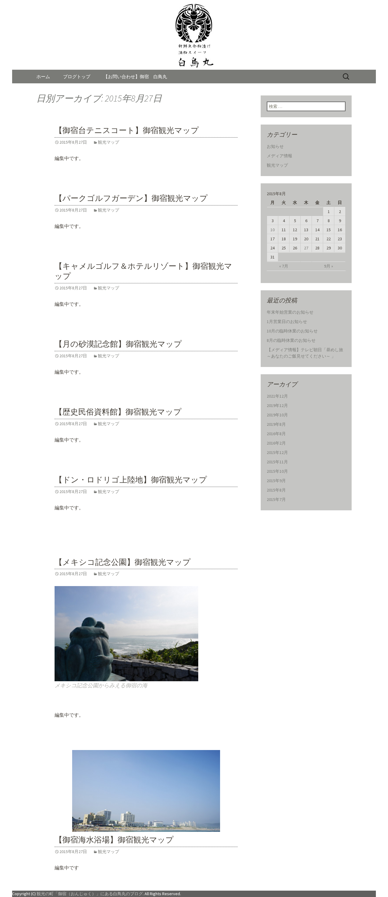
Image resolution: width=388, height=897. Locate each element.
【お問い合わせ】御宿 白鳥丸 (135, 76)
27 (306, 248)
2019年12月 (277, 405)
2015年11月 (277, 462)
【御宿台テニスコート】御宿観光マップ (127, 130)
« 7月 (283, 266)
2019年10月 (277, 415)
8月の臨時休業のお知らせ (291, 340)
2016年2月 (276, 443)
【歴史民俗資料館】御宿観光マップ (118, 412)
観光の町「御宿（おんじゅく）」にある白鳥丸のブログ (90, 893)
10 (272, 229)
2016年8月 (276, 433)
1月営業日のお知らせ (287, 321)
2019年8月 (276, 424)
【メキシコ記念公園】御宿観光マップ (123, 562)
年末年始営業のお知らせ (290, 312)
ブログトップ (76, 76)
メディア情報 (279, 155)
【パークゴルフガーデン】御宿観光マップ (131, 198)
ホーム (43, 76)
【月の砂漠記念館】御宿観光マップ (118, 344)
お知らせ (275, 146)
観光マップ (108, 142)
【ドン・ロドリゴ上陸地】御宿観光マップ (131, 480)
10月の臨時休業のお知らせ (292, 331)
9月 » (328, 266)
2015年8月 (276, 490)
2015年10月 (277, 471)
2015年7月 (276, 499)
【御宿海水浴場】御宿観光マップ (114, 840)
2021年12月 (277, 396)
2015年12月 (277, 452)
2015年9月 (276, 480)
